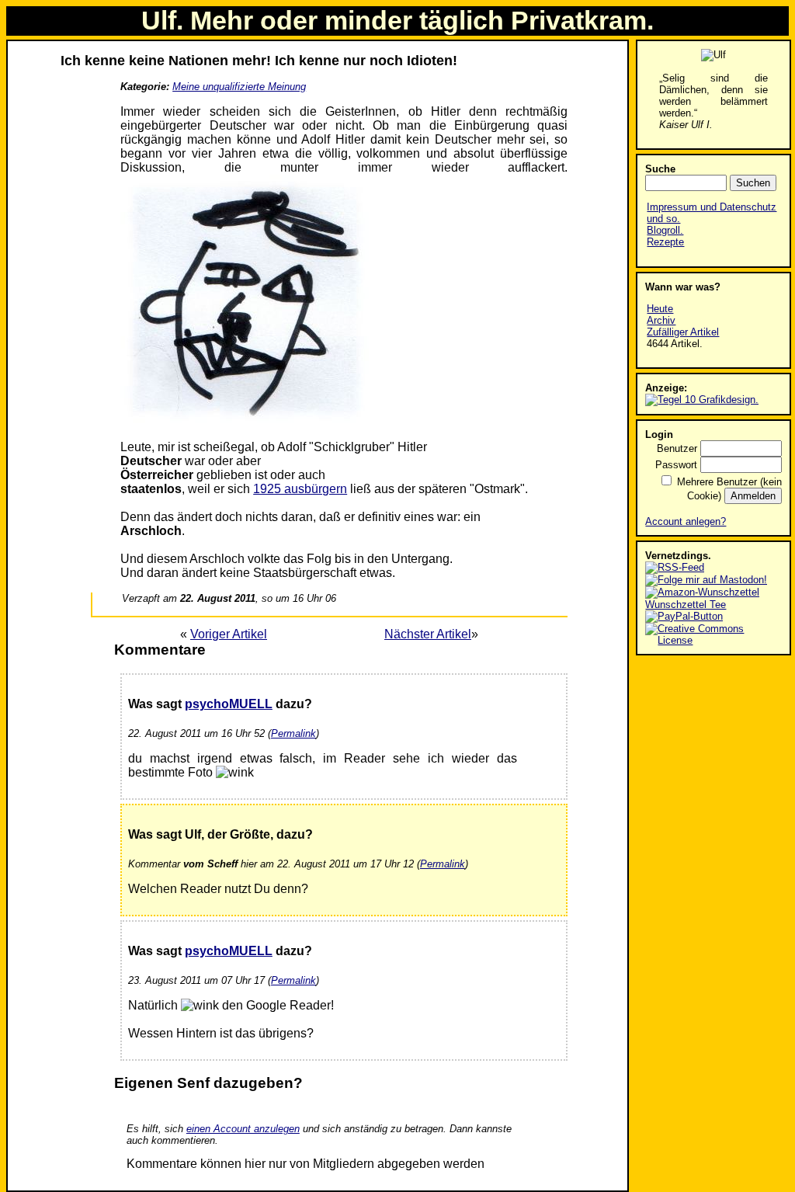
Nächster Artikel (427, 634)
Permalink (293, 733)
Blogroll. (665, 230)
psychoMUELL (229, 704)
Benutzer (677, 448)
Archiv (661, 320)
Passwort (676, 465)
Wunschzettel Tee (685, 604)
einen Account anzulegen (243, 1129)
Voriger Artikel (228, 634)
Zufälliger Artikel (683, 332)
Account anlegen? (685, 521)
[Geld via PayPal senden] (684, 616)
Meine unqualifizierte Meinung (239, 86)
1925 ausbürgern (300, 488)
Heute (660, 309)
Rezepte (665, 242)
